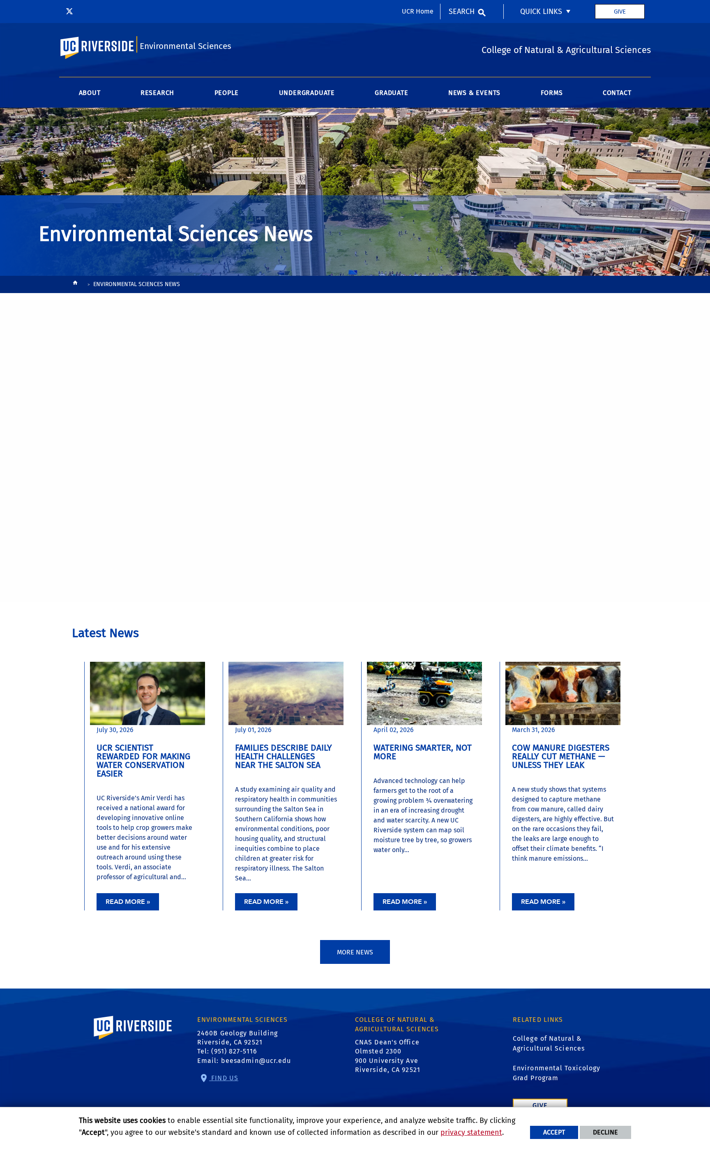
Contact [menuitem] (617, 93)
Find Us (223, 1078)
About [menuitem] (90, 93)
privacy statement (471, 1132)
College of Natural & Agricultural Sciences (549, 1043)
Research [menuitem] (157, 93)
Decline (605, 1132)
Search (462, 11)
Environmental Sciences (185, 46)
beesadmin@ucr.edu (256, 1061)
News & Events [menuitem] (474, 93)
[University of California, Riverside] (133, 1039)
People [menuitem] (226, 93)
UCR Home (417, 11)
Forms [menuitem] (552, 93)
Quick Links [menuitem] (541, 11)
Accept (554, 1132)
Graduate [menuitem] (391, 93)
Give (620, 11)
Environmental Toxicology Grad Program (556, 1073)
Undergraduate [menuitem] (307, 93)
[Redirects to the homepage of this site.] (75, 284)
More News (355, 952)
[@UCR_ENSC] (69, 11)
